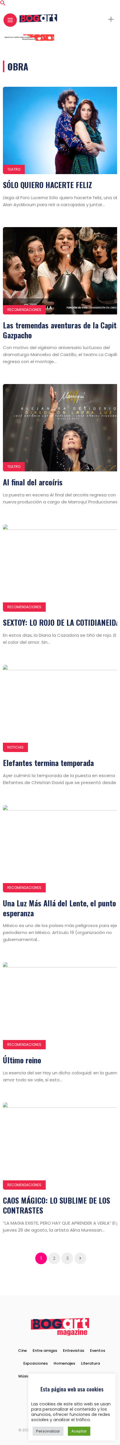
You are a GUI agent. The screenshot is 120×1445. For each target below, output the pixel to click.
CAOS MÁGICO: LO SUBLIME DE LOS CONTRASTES (56, 1205)
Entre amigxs (45, 1350)
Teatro (13, 169)
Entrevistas (73, 1350)
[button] (3, 4)
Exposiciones (35, 1363)
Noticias (15, 747)
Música (25, 1376)
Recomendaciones (24, 309)
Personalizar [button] (48, 1431)
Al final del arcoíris (33, 482)
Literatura (90, 1363)
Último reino (22, 1060)
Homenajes (64, 1363)
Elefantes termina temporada (48, 762)
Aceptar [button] (79, 1431)
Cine (22, 1350)
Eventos (97, 1350)
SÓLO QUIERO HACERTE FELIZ (47, 184)
